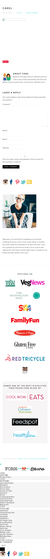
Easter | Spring (5, 526)
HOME (2, 473)
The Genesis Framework (37, 458)
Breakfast (4, 485)
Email (5, 139)
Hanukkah (4, 516)
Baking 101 (4, 505)
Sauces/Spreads (6, 501)
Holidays (3, 509)
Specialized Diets (6, 483)
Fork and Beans (25, 469)
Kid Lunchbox (5, 487)
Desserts (3, 493)
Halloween (4, 511)
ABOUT (3, 475)
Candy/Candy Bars (7, 497)
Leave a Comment (32, 13)
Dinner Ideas (5, 489)
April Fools (4, 524)
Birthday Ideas (5, 536)
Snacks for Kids (6, 491)
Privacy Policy (5, 477)
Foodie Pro (22, 458)
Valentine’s (4, 518)
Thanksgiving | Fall (7, 513)
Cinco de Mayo (5, 530)
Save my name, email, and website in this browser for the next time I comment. (23, 160)
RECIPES (3, 481)
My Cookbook (6, 542)
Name (5, 130)
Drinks (2, 495)
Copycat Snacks (6, 499)
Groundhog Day (6, 522)
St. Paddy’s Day (6, 520)
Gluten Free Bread (7, 503)
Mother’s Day (5, 532)
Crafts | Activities (6, 540)
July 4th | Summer (6, 534)
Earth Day (4, 528)
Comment (7, 104)
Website (6, 148)
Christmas (4, 514)
